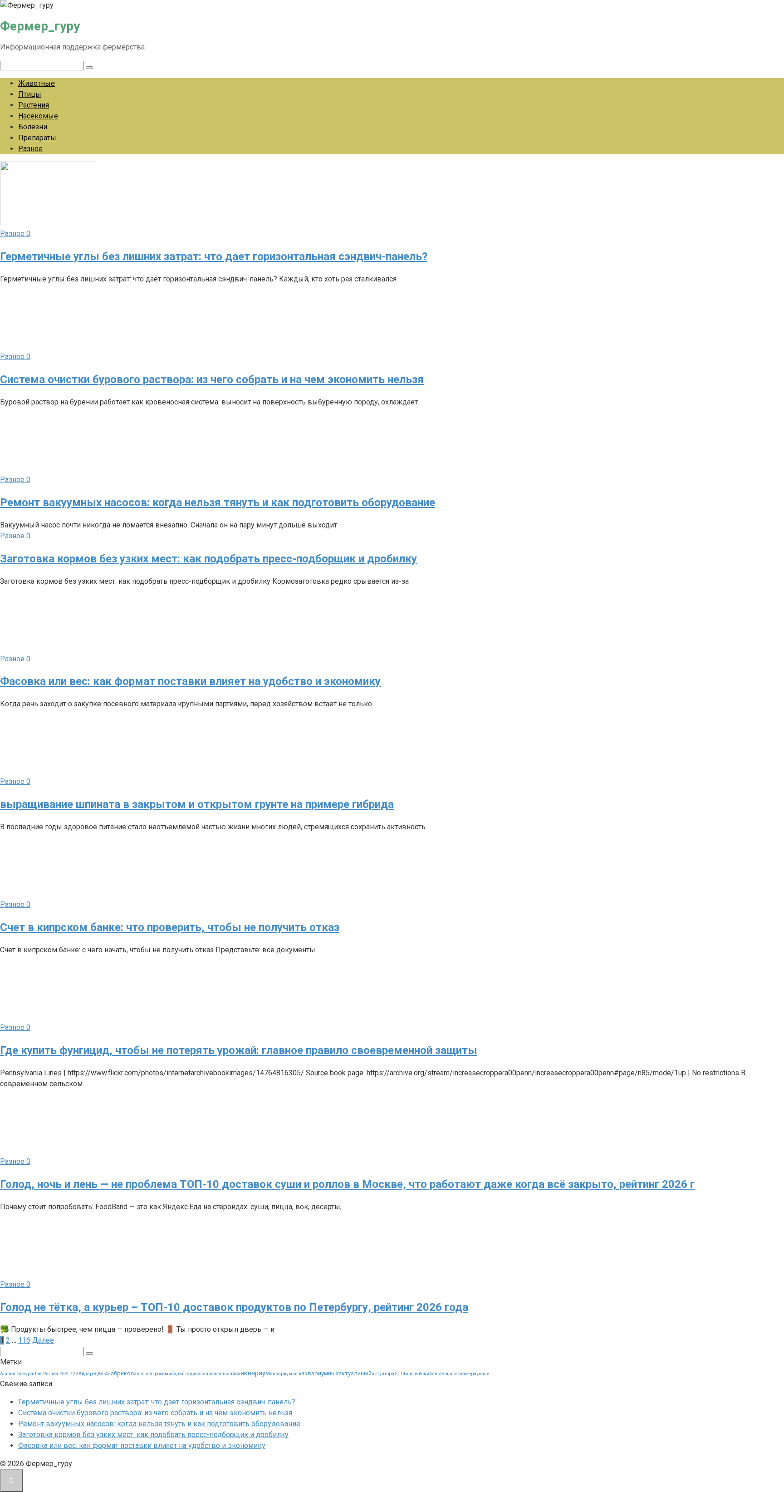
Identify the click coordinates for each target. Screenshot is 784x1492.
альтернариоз (447, 1373)
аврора (142, 1373)
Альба (104, 1373)
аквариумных (319, 1373)
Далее (43, 1340)
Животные (36, 83)
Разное (30, 148)
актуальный (355, 1373)
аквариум (255, 1373)
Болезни (32, 127)
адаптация (186, 1373)
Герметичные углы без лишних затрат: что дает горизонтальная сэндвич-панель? (156, 1402)
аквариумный (285, 1373)
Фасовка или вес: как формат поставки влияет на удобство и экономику (141, 1445)
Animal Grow (14, 1373)
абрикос (122, 1373)
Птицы (29, 94)
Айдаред (88, 1373)
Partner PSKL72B (60, 1373)
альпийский (419, 1373)
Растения (33, 105)
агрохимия (162, 1373)
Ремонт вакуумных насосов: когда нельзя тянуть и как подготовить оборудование (159, 1423)
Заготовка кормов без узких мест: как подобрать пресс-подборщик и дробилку (153, 1434)
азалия (206, 1373)
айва (235, 1373)
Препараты (37, 137)
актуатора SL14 (389, 1373)
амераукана (476, 1373)
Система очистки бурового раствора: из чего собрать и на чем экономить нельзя (155, 1412)
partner (35, 1373)
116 (24, 1340)
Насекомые (38, 116)
